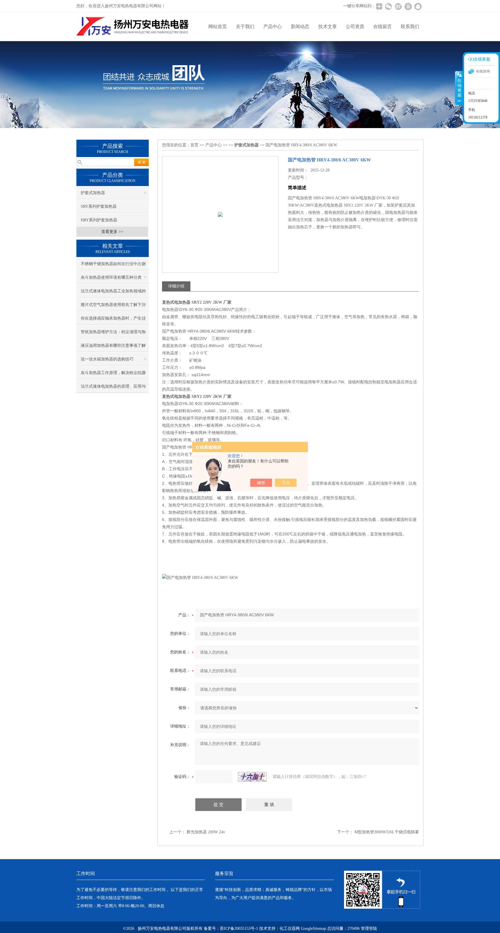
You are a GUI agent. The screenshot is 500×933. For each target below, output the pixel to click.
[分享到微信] (388, 6)
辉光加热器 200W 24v (206, 832)
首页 (194, 145)
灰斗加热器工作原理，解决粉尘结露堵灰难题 (113, 375)
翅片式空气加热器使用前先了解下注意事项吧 (113, 307)
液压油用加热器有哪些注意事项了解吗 (113, 347)
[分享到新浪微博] (398, 6)
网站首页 (217, 26)
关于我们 (245, 26)
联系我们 (410, 26)
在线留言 (382, 26)
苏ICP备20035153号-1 (239, 928)
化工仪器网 (290, 928)
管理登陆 (369, 928)
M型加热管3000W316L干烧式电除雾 (386, 832)
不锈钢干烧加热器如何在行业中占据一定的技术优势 (113, 266)
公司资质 (355, 26)
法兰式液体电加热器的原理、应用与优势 (113, 388)
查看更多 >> (112, 231)
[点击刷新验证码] (252, 777)
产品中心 (272, 26)
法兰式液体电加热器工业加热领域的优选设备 (113, 293)
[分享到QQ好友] (418, 6)
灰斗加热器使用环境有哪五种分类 (111, 277)
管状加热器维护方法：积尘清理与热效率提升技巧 (113, 334)
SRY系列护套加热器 (99, 206)
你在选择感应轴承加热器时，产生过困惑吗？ (113, 320)
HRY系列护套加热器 (99, 220)
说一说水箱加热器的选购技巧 (107, 359)
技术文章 (327, 26)
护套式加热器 (93, 193)
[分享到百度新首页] (408, 6)
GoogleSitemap (313, 928)
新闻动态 (300, 26)
